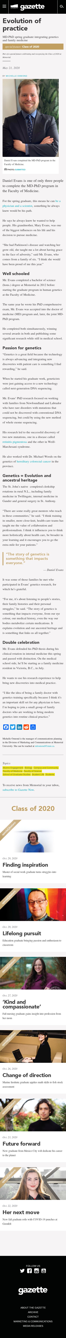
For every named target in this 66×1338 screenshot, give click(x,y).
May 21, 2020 (11, 68)
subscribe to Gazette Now (18, 790)
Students (50, 774)
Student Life (38, 774)
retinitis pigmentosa (15, 442)
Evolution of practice (22, 24)
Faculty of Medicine (12, 771)
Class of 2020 (30, 46)
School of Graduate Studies (16, 774)
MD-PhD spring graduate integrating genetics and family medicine (31, 38)
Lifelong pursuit (22, 933)
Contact (33, 1316)
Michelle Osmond (16, 76)
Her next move (21, 1212)
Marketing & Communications (33, 1321)
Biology (28, 767)
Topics (6, 763)
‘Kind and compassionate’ (22, 1004)
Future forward (21, 1143)
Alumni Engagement (13, 767)
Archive (33, 1312)
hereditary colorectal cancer (34, 461)
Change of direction (27, 1075)
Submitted (20, 170)
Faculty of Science (32, 771)
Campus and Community (46, 767)
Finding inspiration (25, 865)
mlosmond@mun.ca (44, 746)
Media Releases (33, 1326)
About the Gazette (33, 1307)
